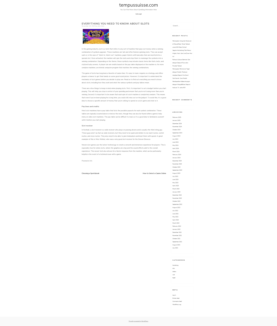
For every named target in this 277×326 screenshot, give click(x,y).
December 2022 (177, 195)
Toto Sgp (138, 14)
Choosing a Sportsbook (90, 173)
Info (90, 161)
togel (173, 278)
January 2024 (176, 158)
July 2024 (175, 139)
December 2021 (177, 232)
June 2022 (175, 214)
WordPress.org (176, 304)
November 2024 (177, 126)
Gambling (175, 265)
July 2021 (175, 248)
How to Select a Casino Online (154, 173)
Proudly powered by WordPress (138, 321)
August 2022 (176, 207)
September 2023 (177, 170)
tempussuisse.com (138, 5)
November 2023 (177, 164)
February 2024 (176, 154)
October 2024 (176, 130)
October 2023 (176, 167)
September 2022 (177, 204)
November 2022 (177, 198)
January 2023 (176, 192)
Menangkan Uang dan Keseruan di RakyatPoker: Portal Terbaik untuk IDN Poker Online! (181, 44)
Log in (174, 295)
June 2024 (175, 142)
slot (173, 275)
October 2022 (176, 201)
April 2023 (175, 186)
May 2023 (175, 183)
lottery (174, 271)
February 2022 (176, 226)
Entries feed (175, 298)
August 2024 (176, 136)
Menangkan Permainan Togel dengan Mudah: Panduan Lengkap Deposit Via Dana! (181, 72)
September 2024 (177, 133)
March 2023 (175, 189)
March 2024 (175, 151)
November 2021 (177, 235)
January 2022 (176, 229)
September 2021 (177, 242)
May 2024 (175, 145)
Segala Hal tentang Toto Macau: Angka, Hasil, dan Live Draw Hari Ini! (182, 53)
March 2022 (175, 223)
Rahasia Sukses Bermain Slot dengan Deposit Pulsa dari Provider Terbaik (181, 63)
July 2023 (175, 176)
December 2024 (177, 123)
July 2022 (175, 211)
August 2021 (176, 245)
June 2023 (175, 179)
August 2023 (176, 173)
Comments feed (177, 301)
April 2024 (175, 148)
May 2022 (175, 217)
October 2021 (176, 238)
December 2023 (177, 161)
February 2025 (176, 117)
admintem (100, 26)
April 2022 (175, 220)
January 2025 (176, 120)
